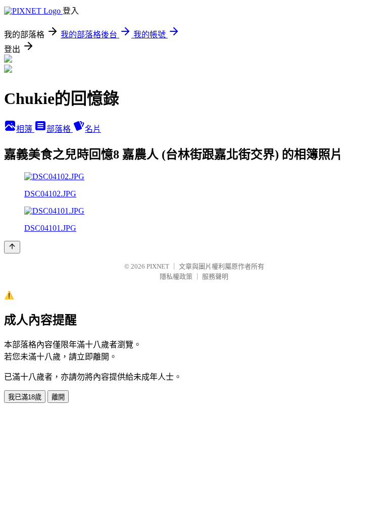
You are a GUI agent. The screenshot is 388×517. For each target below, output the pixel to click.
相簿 (25, 129)
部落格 (59, 129)
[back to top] (12, 247)
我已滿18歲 (24, 397)
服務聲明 (215, 276)
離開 (58, 397)
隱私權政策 (176, 276)
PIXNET (158, 266)
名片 (93, 129)
